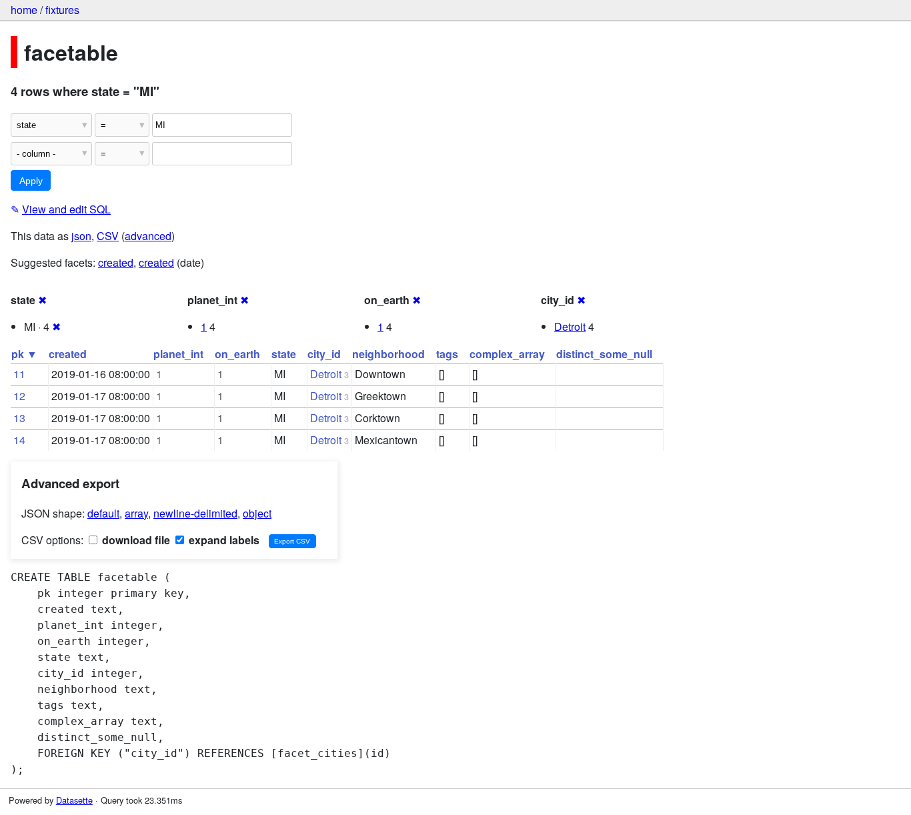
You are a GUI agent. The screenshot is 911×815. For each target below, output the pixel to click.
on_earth (237, 353)
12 (19, 395)
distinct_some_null (604, 353)
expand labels (222, 540)
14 (19, 440)
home (24, 9)
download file (134, 540)
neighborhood (388, 353)
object (257, 513)
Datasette (74, 800)
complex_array (507, 353)
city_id (324, 353)
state (283, 353)
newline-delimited (195, 513)
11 (19, 373)
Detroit (570, 326)
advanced (148, 235)
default (103, 513)
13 (19, 418)
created (115, 262)
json (81, 235)
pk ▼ (24, 353)
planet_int (178, 353)
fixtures (62, 9)
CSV (108, 235)
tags (447, 353)
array (136, 513)
